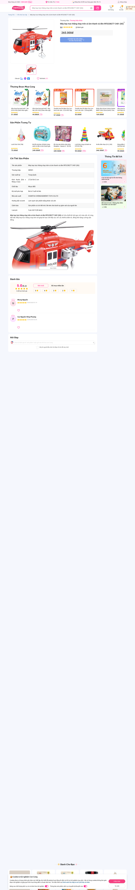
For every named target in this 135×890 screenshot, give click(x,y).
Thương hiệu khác (76, 20)
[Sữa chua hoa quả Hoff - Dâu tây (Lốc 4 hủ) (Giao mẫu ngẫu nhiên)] (42, 98)
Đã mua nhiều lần (57, 286)
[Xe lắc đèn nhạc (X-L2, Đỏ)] (105, 134)
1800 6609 (24, 2)
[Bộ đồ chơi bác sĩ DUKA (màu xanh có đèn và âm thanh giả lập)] (42, 134)
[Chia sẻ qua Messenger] (25, 78)
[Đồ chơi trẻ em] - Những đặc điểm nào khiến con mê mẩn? (112, 203)
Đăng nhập (123, 2)
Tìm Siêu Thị (53, 2)
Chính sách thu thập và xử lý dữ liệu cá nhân (76, 882)
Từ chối (117, 886)
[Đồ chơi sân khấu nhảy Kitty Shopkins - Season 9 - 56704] (63, 134)
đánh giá (71, 27)
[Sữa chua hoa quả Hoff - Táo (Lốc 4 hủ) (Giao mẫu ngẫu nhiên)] (20, 98)
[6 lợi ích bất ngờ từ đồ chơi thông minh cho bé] (124, 181)
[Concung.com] (18, 8)
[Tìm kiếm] (97, 8)
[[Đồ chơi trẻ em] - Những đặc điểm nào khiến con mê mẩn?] (124, 207)
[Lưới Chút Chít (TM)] (20, 134)
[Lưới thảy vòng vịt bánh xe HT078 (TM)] (84, 134)
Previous (11, 104)
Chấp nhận (117, 881)
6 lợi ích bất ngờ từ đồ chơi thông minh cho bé (112, 178)
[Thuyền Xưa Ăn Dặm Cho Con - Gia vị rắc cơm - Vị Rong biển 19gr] (84, 98)
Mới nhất (41, 286)
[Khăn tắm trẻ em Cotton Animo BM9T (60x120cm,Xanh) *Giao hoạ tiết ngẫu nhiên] (105, 98)
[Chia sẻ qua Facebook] (28, 78)
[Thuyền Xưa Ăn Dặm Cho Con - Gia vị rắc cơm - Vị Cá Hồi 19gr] (63, 98)
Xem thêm (53, 268)
